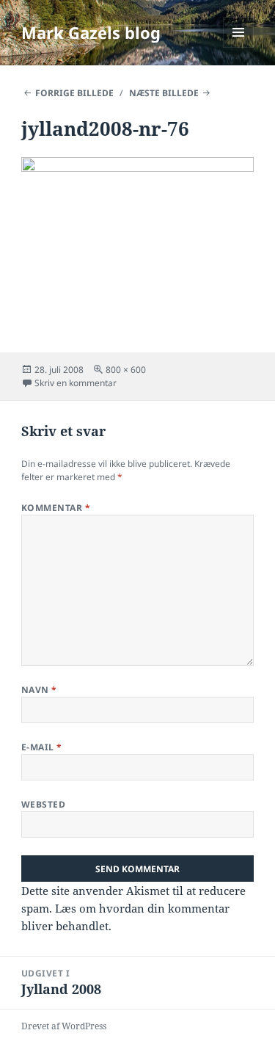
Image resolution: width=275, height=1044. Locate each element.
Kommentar (55, 507)
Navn (39, 690)
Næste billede (164, 93)
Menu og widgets (239, 47)
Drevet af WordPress (63, 1026)
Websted (43, 804)
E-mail (41, 747)
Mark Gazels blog (91, 32)
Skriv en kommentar (75, 383)
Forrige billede (74, 93)
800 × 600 (126, 369)
